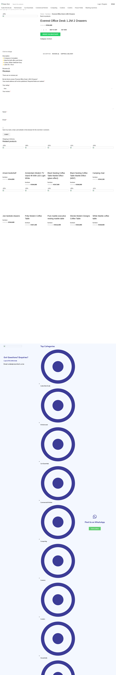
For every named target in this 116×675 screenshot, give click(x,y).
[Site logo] (5, 4)
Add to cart (53, 29)
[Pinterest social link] (110, 1)
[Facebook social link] (106, 1)
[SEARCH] (96, 3)
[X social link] (108, 1)
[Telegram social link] (114, 1)
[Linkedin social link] (112, 1)
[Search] (109, 4)
